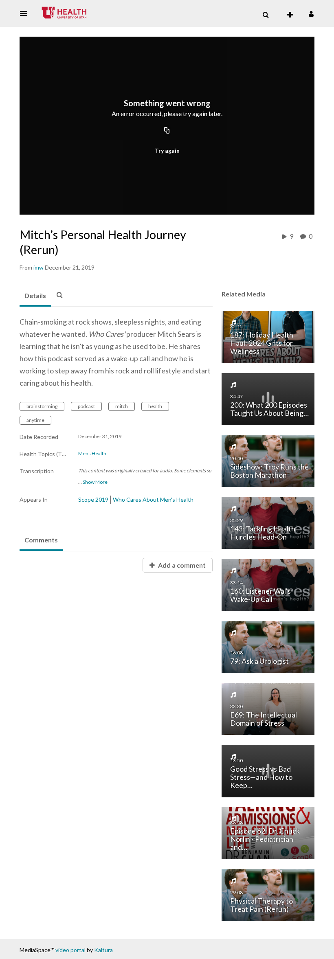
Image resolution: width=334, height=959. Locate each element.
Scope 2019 (93, 499)
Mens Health (92, 453)
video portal (70, 949)
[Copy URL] (167, 131)
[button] (26, 13)
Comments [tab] (41, 540)
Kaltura (103, 949)
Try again (167, 150)
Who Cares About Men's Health (153, 499)
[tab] (35, 296)
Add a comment (181, 565)
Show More (95, 482)
